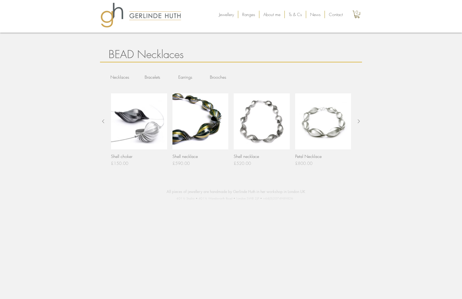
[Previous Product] (103, 121)
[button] (226, 14)
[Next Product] (359, 121)
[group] (231, 130)
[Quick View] (139, 121)
